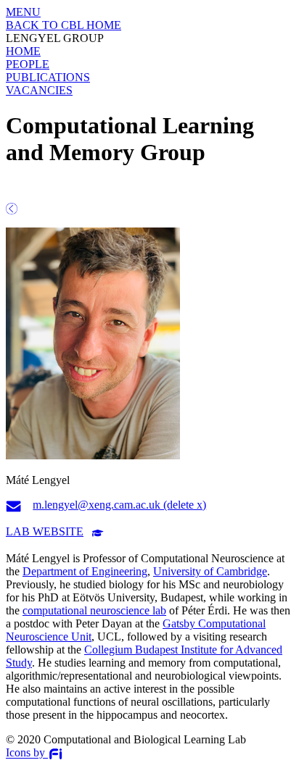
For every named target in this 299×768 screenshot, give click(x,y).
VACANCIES (39, 90)
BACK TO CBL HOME (63, 25)
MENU (23, 12)
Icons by (27, 753)
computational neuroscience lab (94, 610)
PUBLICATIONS (48, 77)
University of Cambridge (210, 571)
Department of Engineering (84, 571)
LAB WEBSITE (44, 531)
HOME (23, 51)
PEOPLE (27, 64)
